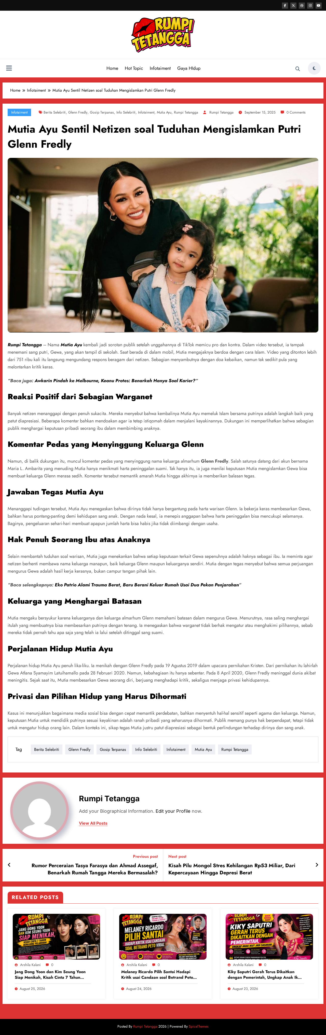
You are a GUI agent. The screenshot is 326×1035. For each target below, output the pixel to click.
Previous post (145, 856)
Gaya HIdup (188, 68)
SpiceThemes (199, 1026)
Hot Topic (134, 68)
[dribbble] (302, 6)
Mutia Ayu (164, 112)
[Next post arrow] (316, 865)
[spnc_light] (314, 68)
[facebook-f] (285, 6)
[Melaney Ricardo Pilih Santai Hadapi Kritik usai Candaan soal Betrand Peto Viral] (163, 936)
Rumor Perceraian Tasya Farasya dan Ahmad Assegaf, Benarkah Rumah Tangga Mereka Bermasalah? (95, 869)
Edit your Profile (173, 811)
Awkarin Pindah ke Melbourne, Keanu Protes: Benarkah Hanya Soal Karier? (115, 380)
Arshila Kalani (30, 964)
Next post (177, 856)
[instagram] (310, 6)
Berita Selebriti (55, 112)
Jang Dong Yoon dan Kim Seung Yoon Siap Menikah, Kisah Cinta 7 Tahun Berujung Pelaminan (50, 975)
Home (112, 68)
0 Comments (296, 112)
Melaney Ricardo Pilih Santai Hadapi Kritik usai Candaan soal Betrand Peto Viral (157, 975)
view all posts (93, 823)
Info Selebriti (125, 112)
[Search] (297, 69)
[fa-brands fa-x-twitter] (293, 6)
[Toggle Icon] (9, 69)
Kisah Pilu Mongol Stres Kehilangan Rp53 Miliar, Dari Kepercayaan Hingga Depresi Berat (231, 869)
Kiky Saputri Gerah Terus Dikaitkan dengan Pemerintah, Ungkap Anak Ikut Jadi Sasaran (265, 975)
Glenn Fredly (77, 112)
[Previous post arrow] (9, 865)
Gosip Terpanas (102, 112)
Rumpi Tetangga (186, 112)
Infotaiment (160, 68)
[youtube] (319, 6)
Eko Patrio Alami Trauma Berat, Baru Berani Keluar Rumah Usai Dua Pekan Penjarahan (147, 585)
